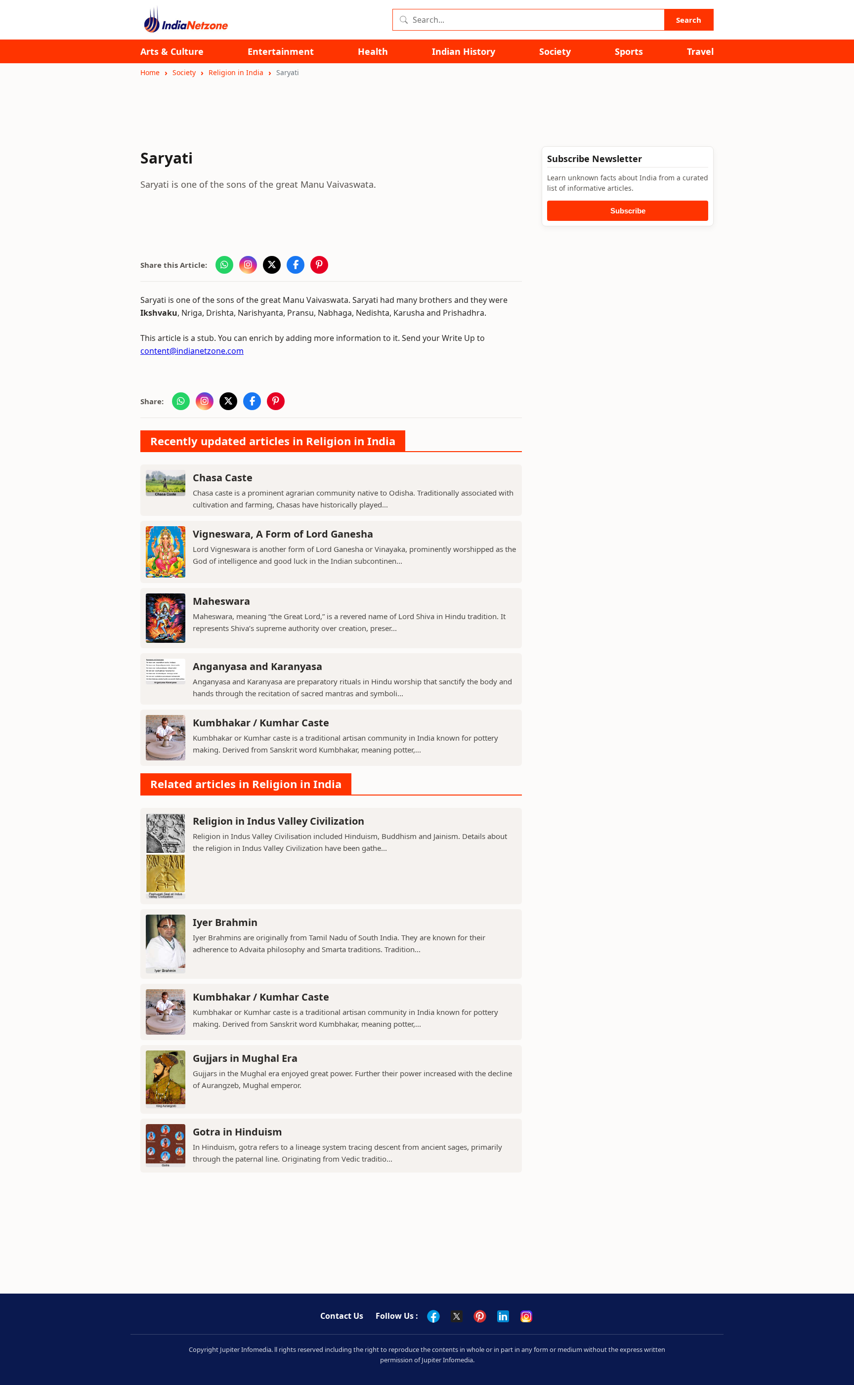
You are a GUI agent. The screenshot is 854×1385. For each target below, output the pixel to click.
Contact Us (341, 1315)
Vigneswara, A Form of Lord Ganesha (283, 534)
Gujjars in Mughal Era (245, 1058)
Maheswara (221, 601)
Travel (700, 51)
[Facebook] (433, 1316)
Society (555, 51)
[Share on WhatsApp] (224, 265)
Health (373, 51)
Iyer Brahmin (225, 922)
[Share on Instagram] (248, 265)
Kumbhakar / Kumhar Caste (261, 722)
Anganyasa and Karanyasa (257, 666)
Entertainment (281, 51)
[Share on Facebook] (295, 265)
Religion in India (236, 72)
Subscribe (627, 211)
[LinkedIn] (503, 1316)
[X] (457, 1316)
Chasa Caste (223, 477)
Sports (629, 51)
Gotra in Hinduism (237, 1131)
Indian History (463, 51)
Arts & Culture (172, 51)
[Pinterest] (480, 1316)
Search (688, 20)
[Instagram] (526, 1316)
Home (150, 72)
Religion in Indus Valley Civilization (278, 821)
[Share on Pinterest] (319, 265)
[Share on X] (272, 265)
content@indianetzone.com (192, 350)
